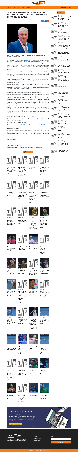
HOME (9, 7)
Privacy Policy (37, 438)
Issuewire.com (28, 60)
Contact (36, 442)
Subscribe (60, 442)
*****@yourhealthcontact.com (14, 143)
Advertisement (37, 440)
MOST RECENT (16, 7)
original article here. (38, 147)
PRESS (22, 7)
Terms (35, 436)
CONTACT (28, 7)
